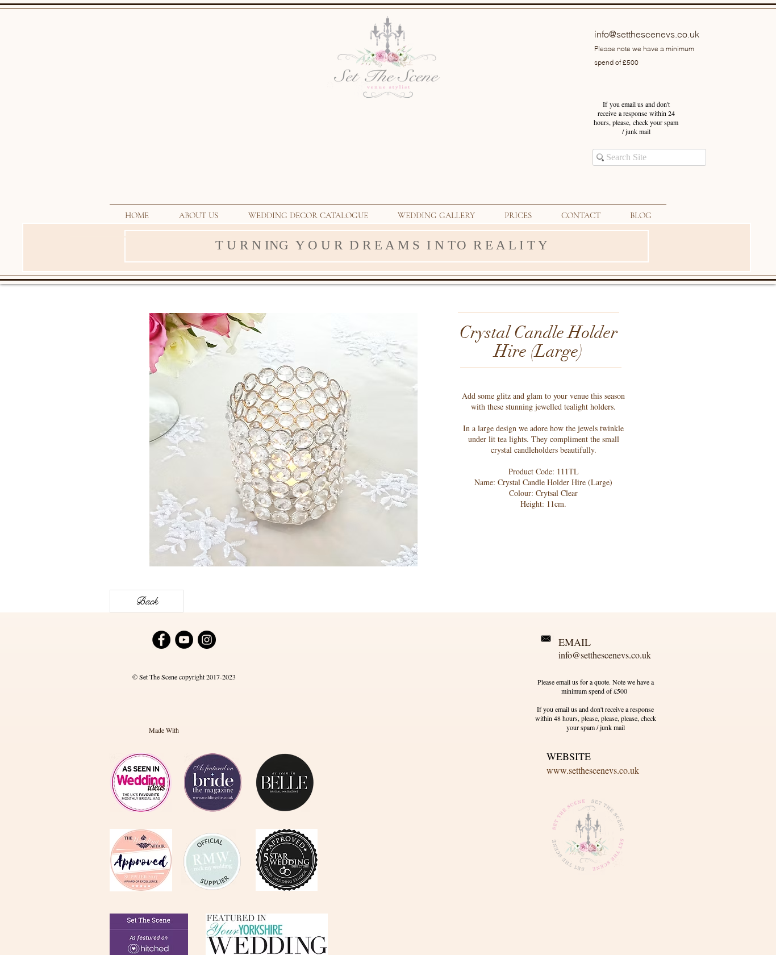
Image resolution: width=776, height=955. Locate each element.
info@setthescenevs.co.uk (646, 34)
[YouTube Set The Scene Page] (184, 640)
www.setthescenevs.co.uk (592, 770)
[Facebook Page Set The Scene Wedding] (161, 640)
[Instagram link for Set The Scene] (207, 640)
